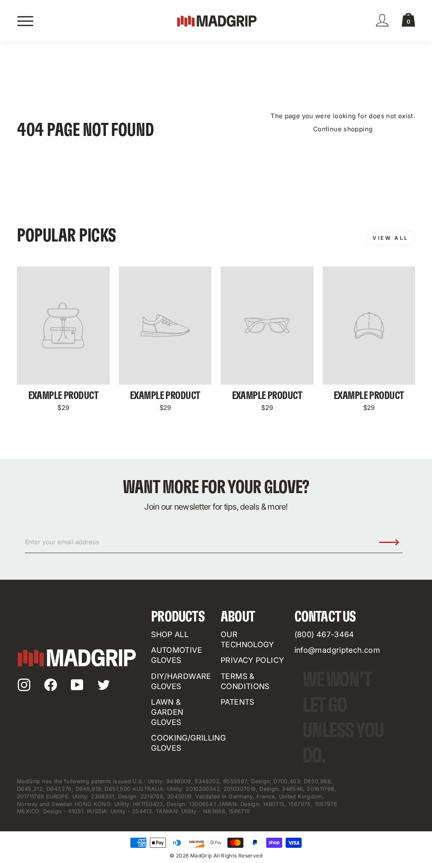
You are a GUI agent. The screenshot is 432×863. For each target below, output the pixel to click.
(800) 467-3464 (324, 634)
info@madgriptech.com (337, 650)
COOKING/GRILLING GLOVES (188, 742)
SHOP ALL (170, 634)
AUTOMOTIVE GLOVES (176, 655)
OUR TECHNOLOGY (247, 639)
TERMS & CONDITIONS (245, 681)
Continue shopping (343, 129)
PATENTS (237, 701)
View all (391, 238)
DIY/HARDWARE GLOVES (181, 681)
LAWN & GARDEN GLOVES (167, 712)
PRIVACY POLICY (252, 660)
